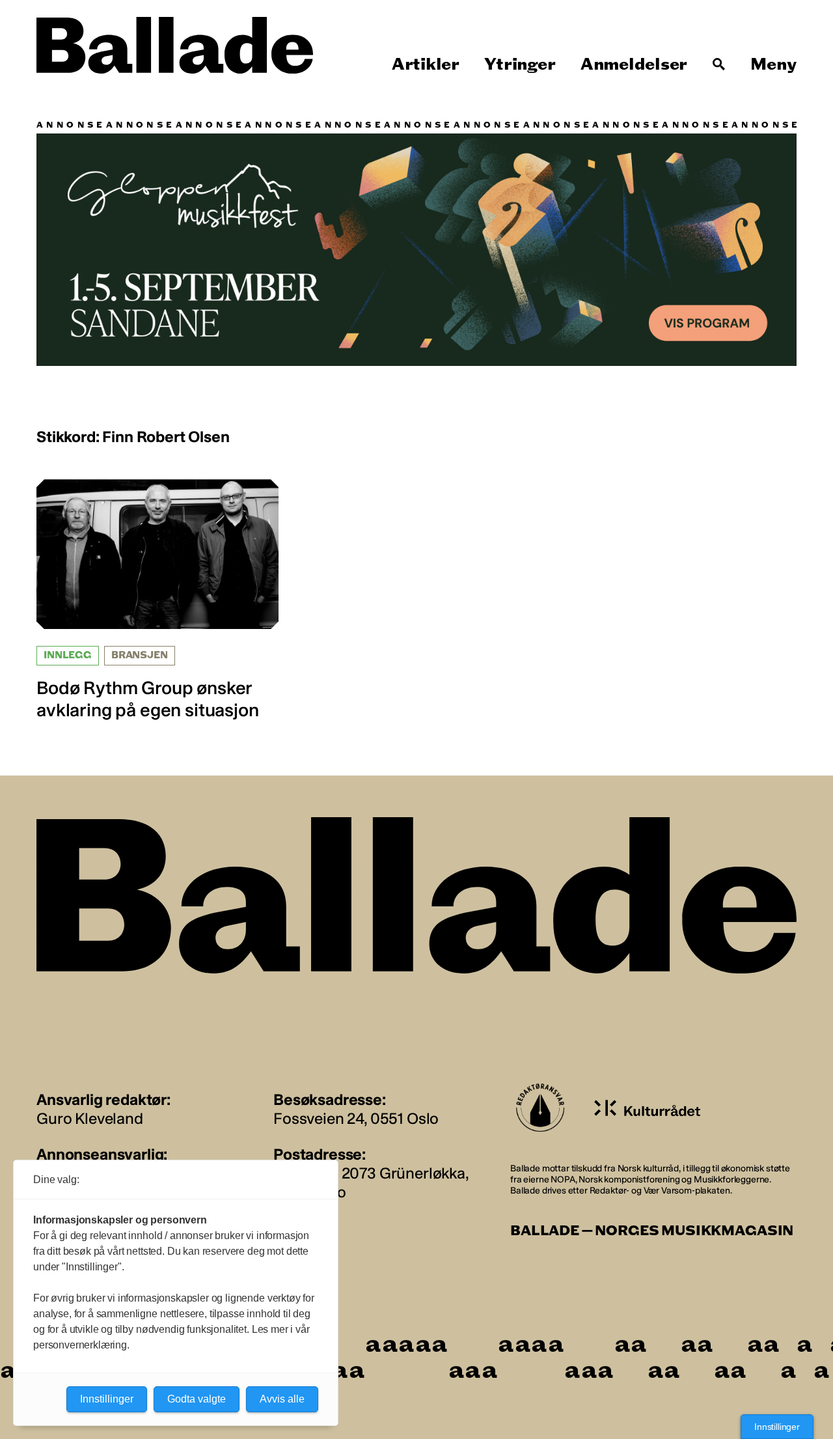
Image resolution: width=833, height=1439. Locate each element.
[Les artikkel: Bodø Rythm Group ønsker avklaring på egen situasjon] (157, 600)
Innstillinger (777, 1426)
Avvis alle (282, 1398)
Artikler (425, 64)
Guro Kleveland (89, 1118)
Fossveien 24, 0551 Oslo (356, 1118)
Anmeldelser (633, 64)
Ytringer (519, 64)
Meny (773, 64)
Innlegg (68, 655)
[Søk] (719, 64)
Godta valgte (196, 1398)
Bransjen (139, 655)
